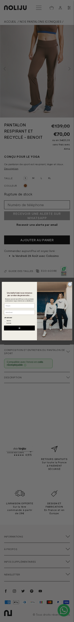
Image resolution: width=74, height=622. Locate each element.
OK (19, 328)
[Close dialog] (69, 284)
